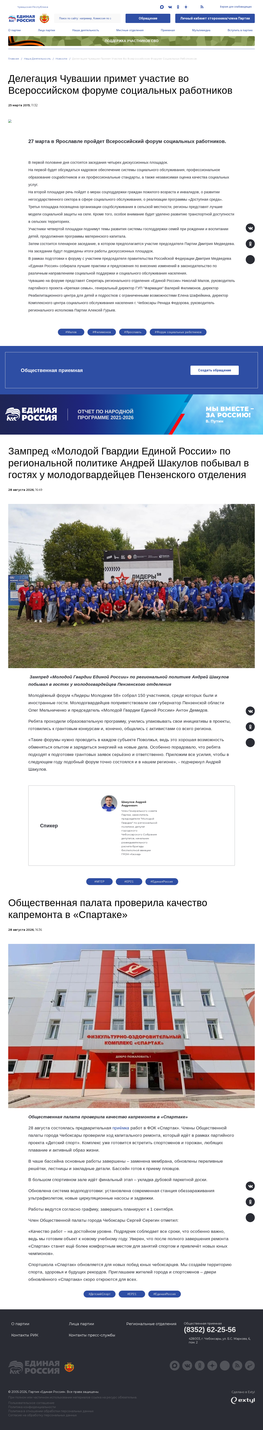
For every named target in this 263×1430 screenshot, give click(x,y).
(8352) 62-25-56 (210, 1329)
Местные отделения (130, 30)
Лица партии (46, 30)
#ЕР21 (129, 881)
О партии (14, 30)
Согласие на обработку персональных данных (42, 1415)
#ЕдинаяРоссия (162, 881)
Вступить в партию (240, 30)
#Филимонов (102, 332)
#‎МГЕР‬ (99, 881)
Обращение (148, 18)
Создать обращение (214, 370)
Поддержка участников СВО (131, 41)
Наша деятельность (85, 30)
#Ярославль (132, 332)
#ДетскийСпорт (99, 1294)
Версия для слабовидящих (235, 6)
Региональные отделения (151, 1324)
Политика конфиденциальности (32, 1407)
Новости (61, 58)
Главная (13, 58)
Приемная (168, 30)
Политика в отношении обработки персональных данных (50, 1411)
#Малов (71, 332)
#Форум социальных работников (178, 332)
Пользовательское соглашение (31, 1403)
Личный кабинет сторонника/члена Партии (215, 18)
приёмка (120, 1127)
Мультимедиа (201, 30)
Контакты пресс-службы (92, 1335)
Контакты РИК (24, 1335)
